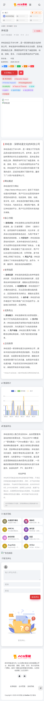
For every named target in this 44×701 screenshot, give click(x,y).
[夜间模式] (40, 688)
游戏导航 (30, 686)
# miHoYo (6, 86)
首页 (4, 26)
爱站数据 (10, 441)
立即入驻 (37, 12)
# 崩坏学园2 (15, 90)
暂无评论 (7, 558)
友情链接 (13, 686)
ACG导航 (19, 695)
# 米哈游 (6, 94)
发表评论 (35, 597)
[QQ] (19, 676)
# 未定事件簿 (28, 90)
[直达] (20, 521)
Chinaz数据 (23, 441)
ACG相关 (10, 26)
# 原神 (31, 86)
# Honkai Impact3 (9, 82)
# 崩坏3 (5, 90)
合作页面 (22, 686)
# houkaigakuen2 (25, 82)
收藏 (38, 30)
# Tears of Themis (19, 86)
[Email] (25, 676)
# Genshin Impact (21, 79)
